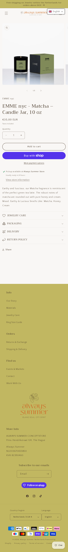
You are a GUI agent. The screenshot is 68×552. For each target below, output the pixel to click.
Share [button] (9, 249)
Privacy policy (20, 543)
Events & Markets (15, 369)
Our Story (11, 301)
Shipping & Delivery (16, 349)
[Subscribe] (47, 474)
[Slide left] (27, 90)
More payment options (34, 163)
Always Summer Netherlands (32, 539)
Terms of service (36, 543)
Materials (11, 308)
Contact (10, 376)
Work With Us (13, 383)
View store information (18, 180)
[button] (6, 13)
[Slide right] (40, 90)
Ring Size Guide (14, 322)
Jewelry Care (12, 315)
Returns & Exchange (16, 342)
